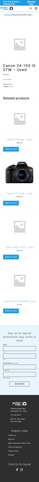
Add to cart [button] (11, 149)
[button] (36, 8)
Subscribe (19, 384)
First (4, 352)
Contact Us (12, 435)
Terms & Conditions (15, 447)
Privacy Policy (13, 451)
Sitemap (11, 455)
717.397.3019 (15, 415)
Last (4, 359)
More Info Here (31, 3)
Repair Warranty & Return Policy (19, 443)
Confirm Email (6, 378)
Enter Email (6, 370)
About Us (11, 439)
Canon (11, 86)
